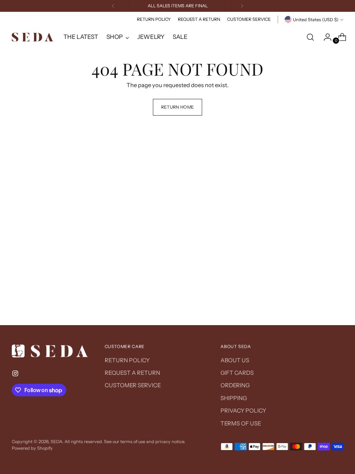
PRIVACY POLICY (243, 410)
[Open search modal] (310, 37)
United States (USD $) (315, 19)
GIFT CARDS (237, 372)
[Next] (242, 6)
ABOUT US (234, 360)
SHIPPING (233, 398)
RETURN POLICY (127, 360)
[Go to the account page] (325, 37)
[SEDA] (32, 37)
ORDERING (235, 385)
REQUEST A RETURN (132, 372)
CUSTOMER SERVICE (133, 385)
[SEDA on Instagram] (16, 374)
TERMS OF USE (240, 423)
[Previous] (113, 6)
